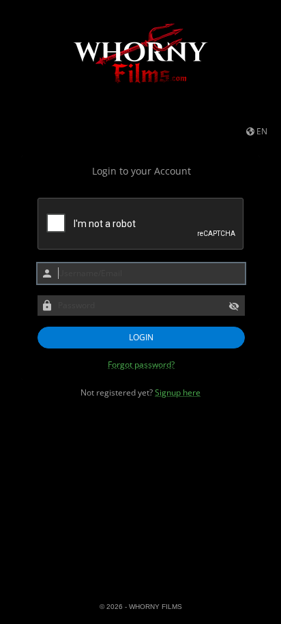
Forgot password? (141, 365)
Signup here (178, 392)
